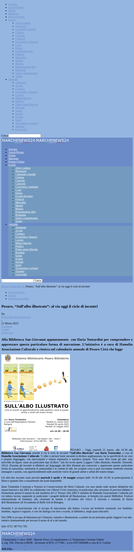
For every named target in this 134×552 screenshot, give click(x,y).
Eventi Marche (17, 286)
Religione (20, 70)
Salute (18, 110)
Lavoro (19, 95)
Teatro (18, 76)
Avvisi (19, 85)
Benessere (21, 26)
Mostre (19, 60)
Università (21, 129)
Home (4, 286)
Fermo (12, 10)
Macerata (13, 13)
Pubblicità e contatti (12, 545)
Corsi (18, 44)
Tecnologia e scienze (26, 123)
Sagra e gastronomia (26, 73)
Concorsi (20, 38)
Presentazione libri (25, 66)
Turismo (19, 126)
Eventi (12, 19)
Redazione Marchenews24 (16, 317)
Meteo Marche (23, 98)
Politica (19, 101)
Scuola (19, 113)
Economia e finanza (26, 91)
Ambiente (20, 82)
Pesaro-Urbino (16, 16)
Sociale (19, 117)
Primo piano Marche (26, 104)
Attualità (13, 79)
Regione (20, 107)
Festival (19, 54)
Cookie (79, 545)
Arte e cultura (22, 23)
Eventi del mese (24, 51)
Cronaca (20, 88)
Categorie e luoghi (25, 29)
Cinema (19, 32)
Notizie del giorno (35, 545)
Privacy (68, 545)
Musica (19, 63)
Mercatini (20, 57)
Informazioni (54, 545)
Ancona (12, 4)
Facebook (19, 548)
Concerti (20, 35)
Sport (18, 120)
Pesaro (12, 295)
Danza (19, 48)
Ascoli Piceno (16, 7)
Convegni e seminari (26, 41)
